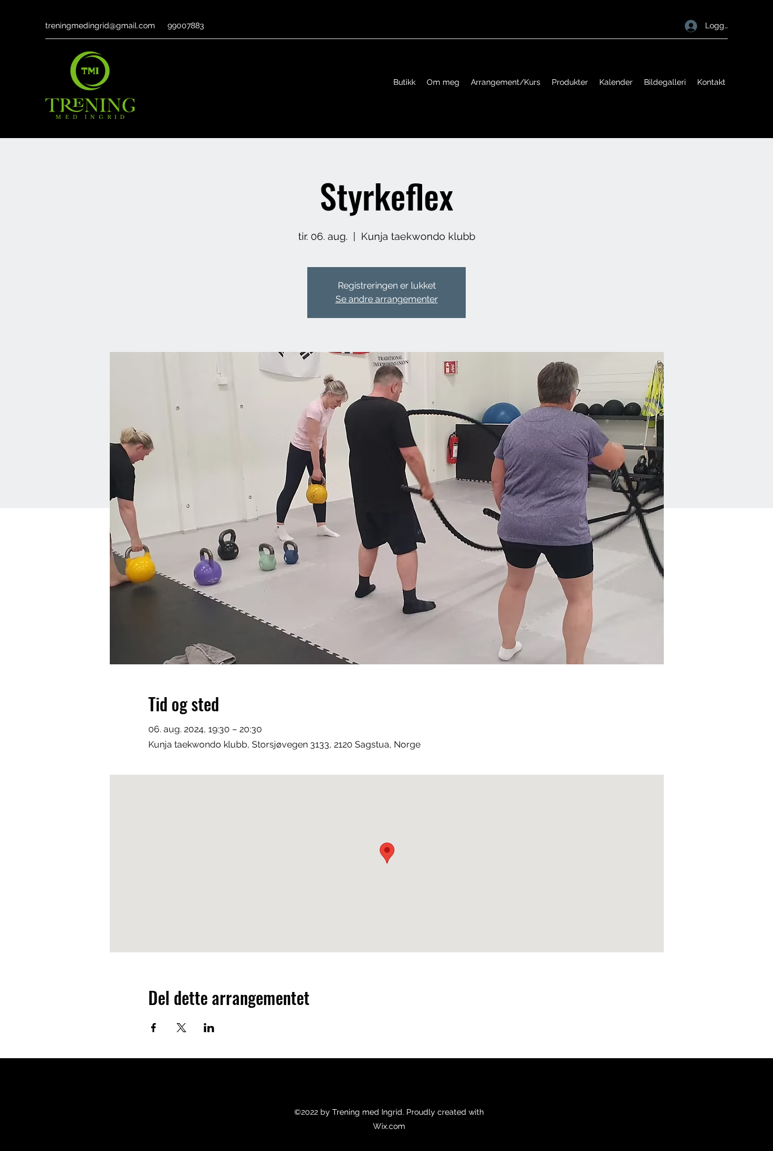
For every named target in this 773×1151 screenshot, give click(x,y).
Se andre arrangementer (387, 299)
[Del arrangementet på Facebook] (153, 1027)
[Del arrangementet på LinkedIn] (209, 1027)
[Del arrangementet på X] (181, 1027)
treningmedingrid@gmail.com (100, 25)
